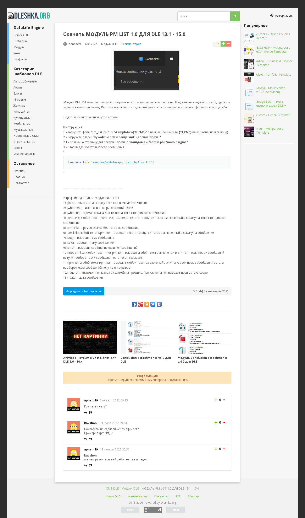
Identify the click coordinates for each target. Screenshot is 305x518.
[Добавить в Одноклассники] (146, 304)
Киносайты (21, 111)
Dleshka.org (31, 15)
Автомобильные (25, 81)
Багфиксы (20, 59)
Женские (19, 105)
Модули (18, 47)
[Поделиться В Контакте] (159, 304)
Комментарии (137, 496)
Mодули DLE (130, 488)
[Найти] (235, 16)
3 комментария (131, 44)
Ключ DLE (113, 496)
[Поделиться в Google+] (140, 304)
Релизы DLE (21, 35)
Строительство (24, 142)
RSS (178, 496)
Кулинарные (21, 117)
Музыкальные (23, 130)
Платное (19, 177)
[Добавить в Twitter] (152, 304)
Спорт (17, 148)
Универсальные (24, 154)
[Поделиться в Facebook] (134, 304)
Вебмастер (21, 183)
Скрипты (19, 171)
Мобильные (21, 124)
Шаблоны (20, 41)
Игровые (19, 99)
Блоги (17, 93)
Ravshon (90, 423)
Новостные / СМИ (26, 136)
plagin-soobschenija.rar (85, 291)
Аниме (17, 87)
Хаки (16, 53)
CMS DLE (112, 488)
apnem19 (91, 400)
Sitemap (193, 496)
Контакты (161, 496)
